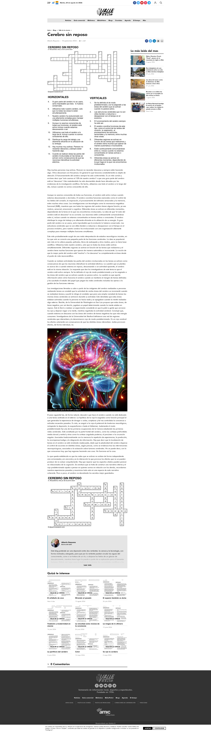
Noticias (68, 20)
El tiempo (136, 20)
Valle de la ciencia (57, 593)
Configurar (159, 728)
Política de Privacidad (102, 702)
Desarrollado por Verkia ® (106, 723)
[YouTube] (142, 2)
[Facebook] (134, 2)
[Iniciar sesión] (155, 2)
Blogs (111, 20)
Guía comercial (79, 20)
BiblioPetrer (101, 20)
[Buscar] (161, 2)
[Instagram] (145, 2)
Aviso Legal (69, 702)
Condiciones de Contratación (125, 702)
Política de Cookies (84, 702)
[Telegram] (149, 2)
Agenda (128, 20)
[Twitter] (138, 2)
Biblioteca (91, 20)
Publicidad (143, 702)
